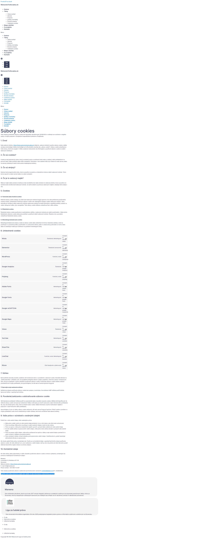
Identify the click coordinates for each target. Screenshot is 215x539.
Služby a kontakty (12, 19)
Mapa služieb (9, 25)
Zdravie (9, 16)
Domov (6, 9)
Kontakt (7, 29)
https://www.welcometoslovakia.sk (23, 145)
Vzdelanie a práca (12, 23)
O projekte (8, 27)
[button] (38, 32)
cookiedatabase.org (47, 471)
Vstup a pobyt (11, 14)
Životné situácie (12, 21)
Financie (9, 18)
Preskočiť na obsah (6, 1)
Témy (6, 11)
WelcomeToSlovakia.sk (9, 5)
